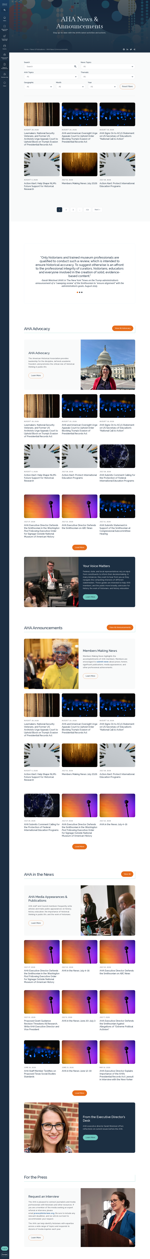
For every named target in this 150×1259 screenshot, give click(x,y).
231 (87, 210)
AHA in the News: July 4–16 (113, 824)
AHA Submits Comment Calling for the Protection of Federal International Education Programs (117, 478)
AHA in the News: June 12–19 (76, 1071)
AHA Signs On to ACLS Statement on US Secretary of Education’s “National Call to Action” (117, 136)
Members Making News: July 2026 (79, 183)
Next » (97, 210)
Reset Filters (127, 86)
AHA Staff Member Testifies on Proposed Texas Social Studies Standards (40, 1074)
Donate (4, 1254)
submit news (103, 662)
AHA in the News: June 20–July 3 (78, 1021)
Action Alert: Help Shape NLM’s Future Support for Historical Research (40, 186)
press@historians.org (44, 1213)
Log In (4, 1248)
